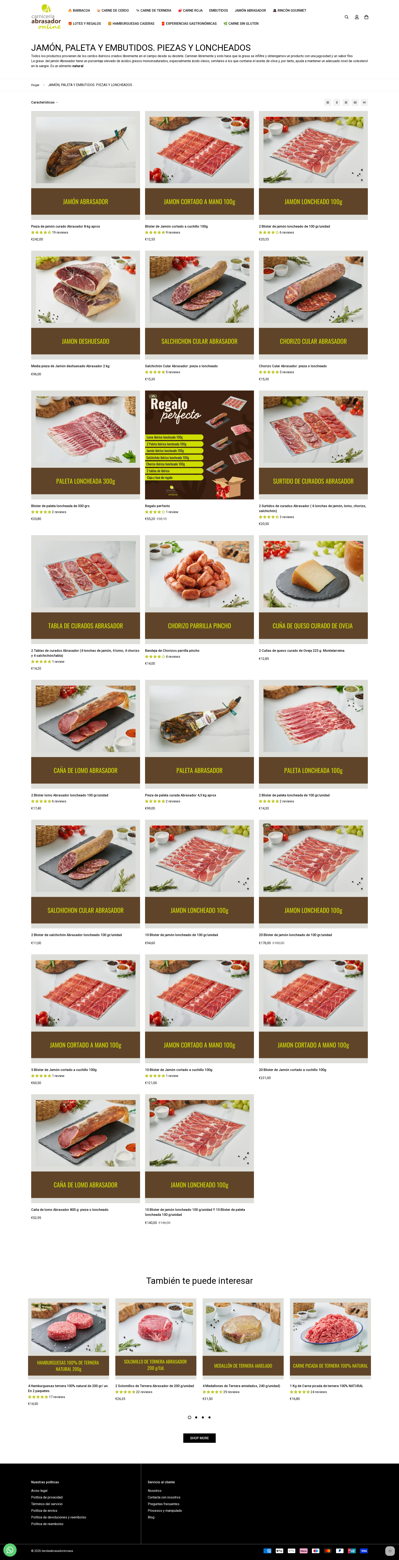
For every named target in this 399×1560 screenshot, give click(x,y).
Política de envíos (44, 1511)
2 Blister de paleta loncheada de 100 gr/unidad (294, 795)
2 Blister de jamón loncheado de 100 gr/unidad (294, 226)
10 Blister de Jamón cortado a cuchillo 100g (178, 1070)
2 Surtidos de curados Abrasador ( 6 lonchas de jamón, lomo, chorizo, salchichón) (312, 508)
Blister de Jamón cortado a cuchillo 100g (176, 226)
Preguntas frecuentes (163, 1504)
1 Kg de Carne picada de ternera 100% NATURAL (326, 1386)
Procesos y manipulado (165, 1511)
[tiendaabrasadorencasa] (46, 17)
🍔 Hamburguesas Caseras (131, 24)
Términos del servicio (47, 1504)
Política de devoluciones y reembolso (58, 1517)
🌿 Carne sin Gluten (241, 24)
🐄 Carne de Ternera (153, 10)
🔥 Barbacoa (79, 10)
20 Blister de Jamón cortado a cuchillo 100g (292, 1070)
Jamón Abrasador (250, 10)
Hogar (35, 85)
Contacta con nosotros (164, 1497)
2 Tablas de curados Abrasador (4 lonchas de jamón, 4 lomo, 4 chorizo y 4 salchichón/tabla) (85, 653)
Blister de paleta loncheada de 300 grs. (60, 506)
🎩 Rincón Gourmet (289, 10)
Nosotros (154, 1491)
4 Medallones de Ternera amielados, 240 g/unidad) (241, 1386)
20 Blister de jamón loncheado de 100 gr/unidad (295, 935)
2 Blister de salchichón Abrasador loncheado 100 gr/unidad (76, 935)
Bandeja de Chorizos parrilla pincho (172, 651)
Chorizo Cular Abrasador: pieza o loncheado (293, 366)
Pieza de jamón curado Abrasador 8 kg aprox (65, 226)
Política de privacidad (47, 1497)
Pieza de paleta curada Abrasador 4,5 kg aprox (180, 795)
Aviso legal (39, 1491)
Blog (151, 1517)
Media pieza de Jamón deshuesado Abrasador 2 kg (70, 366)
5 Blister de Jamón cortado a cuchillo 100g (64, 1070)
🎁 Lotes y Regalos (84, 24)
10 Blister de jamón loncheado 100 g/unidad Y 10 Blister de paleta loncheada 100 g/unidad (195, 1212)
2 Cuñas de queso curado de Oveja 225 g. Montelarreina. (302, 651)
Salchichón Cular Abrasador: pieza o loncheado (181, 366)
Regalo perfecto (157, 506)
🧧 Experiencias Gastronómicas (189, 24)
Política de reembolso (47, 1524)
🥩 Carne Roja (190, 10)
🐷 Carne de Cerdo (113, 10)
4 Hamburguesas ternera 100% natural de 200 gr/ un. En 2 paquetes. (68, 1388)
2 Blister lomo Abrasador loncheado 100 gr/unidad (69, 795)
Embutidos (218, 10)
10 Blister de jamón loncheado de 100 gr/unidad (181, 935)
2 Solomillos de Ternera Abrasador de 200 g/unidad (154, 1386)
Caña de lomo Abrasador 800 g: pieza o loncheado (69, 1210)
